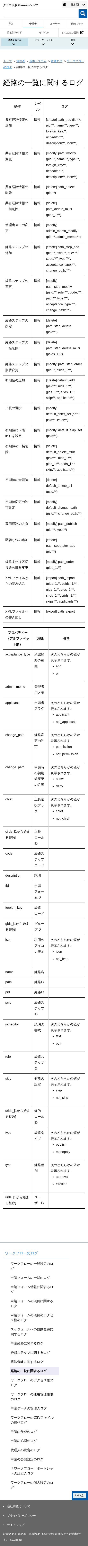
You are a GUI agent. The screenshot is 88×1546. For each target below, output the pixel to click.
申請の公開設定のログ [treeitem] (27, 1459)
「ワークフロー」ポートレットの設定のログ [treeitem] (32, 1471)
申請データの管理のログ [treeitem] (29, 1408)
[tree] (36, 1375)
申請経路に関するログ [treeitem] (27, 1343)
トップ (7, 61)
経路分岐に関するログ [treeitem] (27, 1361)
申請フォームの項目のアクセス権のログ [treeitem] (32, 1317)
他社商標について (18, 1506)
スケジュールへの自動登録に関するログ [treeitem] (32, 1332)
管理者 (20, 61)
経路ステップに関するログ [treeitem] (30, 1352)
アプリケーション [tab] (44, 40)
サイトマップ (15, 1524)
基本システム (37, 61)
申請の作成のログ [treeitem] (24, 1431)
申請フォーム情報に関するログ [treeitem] (32, 1289)
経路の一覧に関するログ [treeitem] (29, 1371)
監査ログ (56, 61)
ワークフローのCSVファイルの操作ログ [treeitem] (32, 1420)
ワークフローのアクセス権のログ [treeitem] (32, 1382)
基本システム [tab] (14, 40)
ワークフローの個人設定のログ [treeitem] (32, 1485)
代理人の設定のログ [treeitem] (25, 1450)
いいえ (79, 1495)
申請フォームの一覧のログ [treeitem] (30, 1277)
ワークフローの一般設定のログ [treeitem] (32, 1266)
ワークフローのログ (21, 1253)
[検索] (83, 13)
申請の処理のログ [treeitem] (24, 1441)
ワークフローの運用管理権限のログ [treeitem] (32, 1397)
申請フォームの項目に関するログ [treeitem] (32, 1303)
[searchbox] (41, 13)
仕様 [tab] (73, 40)
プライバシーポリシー (21, 1515)
